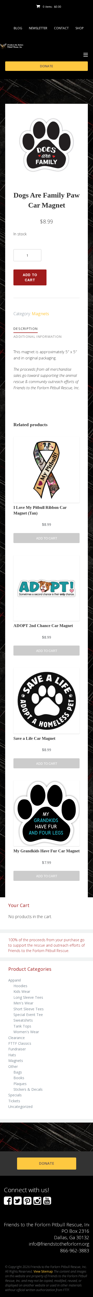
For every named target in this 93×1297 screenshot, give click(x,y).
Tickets (14, 1100)
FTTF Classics (19, 1043)
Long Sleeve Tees (28, 997)
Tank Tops (22, 1026)
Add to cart (30, 277)
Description (25, 328)
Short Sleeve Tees (28, 1008)
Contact (61, 28)
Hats (12, 1054)
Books (18, 1077)
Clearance (16, 1037)
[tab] (28, 329)
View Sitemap (43, 1271)
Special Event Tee (28, 1014)
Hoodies (20, 985)
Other (13, 1066)
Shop (79, 28)
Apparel (14, 980)
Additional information (37, 336)
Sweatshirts (23, 1020)
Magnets (40, 313)
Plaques (20, 1083)
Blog (18, 28)
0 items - (52, 6)
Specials (15, 1095)
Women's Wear (26, 1031)
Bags (17, 1072)
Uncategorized (20, 1106)
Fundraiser (17, 1049)
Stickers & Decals (28, 1089)
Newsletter (38, 28)
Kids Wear (21, 991)
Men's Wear (23, 1003)
